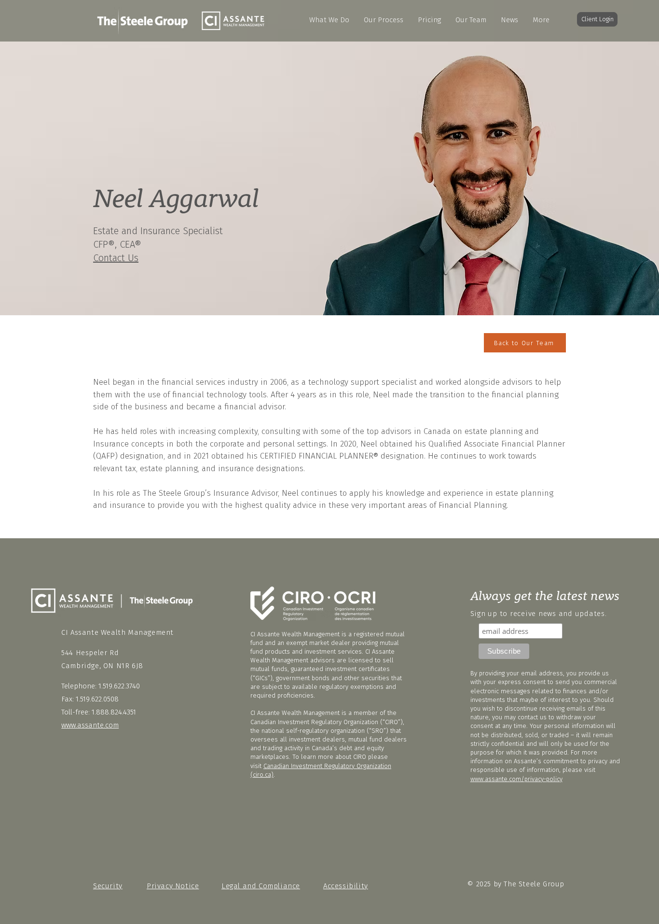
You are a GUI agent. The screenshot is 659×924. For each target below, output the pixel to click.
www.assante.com (90, 725)
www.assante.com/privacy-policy (516, 779)
